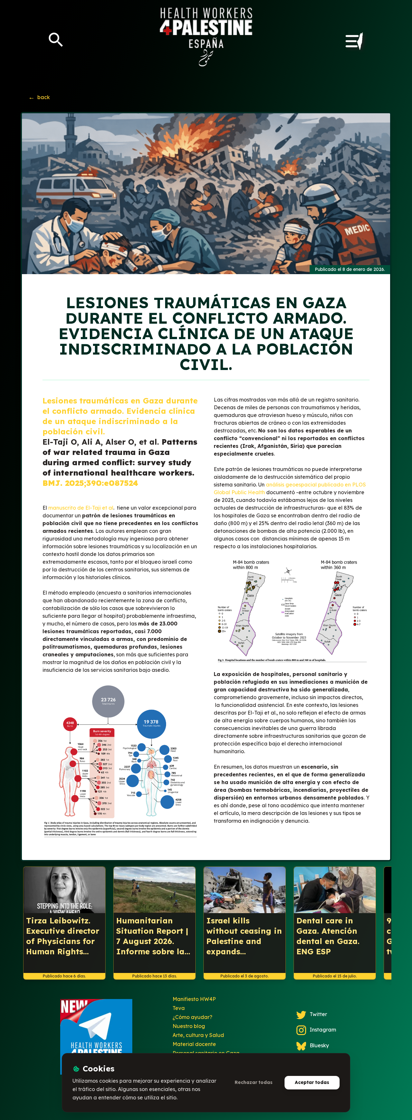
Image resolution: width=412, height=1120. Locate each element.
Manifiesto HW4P (194, 999)
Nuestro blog (189, 1026)
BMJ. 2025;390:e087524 (90, 483)
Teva (179, 1008)
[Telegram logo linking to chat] (96, 1039)
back (39, 97)
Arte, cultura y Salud (198, 1035)
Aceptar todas (312, 1082)
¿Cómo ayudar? (192, 1017)
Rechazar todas (254, 1082)
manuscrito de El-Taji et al (80, 507)
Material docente (194, 1044)
